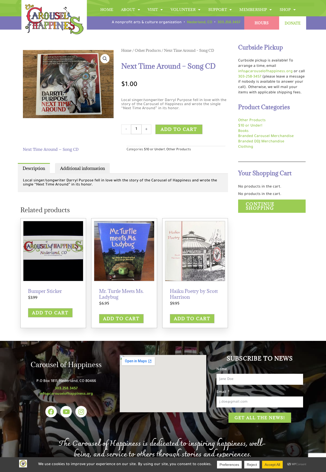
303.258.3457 (229, 23)
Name (221, 370)
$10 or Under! (154, 150)
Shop (285, 9)
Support (217, 9)
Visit (153, 9)
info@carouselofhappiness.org (265, 72)
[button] (105, 58)
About (128, 9)
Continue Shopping (260, 206)
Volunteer (183, 9)
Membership (253, 9)
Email (221, 392)
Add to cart (179, 129)
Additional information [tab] (82, 168)
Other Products (148, 50)
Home (106, 9)
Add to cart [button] (50, 313)
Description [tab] (34, 168)
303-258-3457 (249, 77)
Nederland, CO (199, 23)
